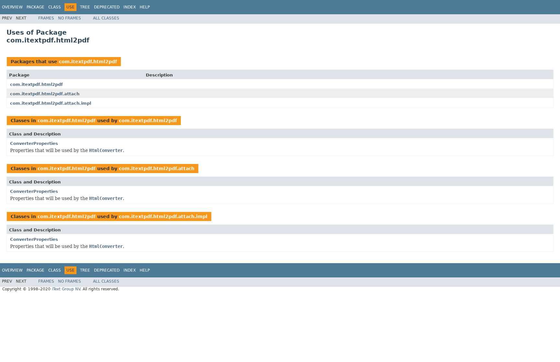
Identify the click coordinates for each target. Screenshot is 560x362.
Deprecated (107, 7)
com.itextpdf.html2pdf (88, 61)
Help (145, 7)
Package (35, 7)
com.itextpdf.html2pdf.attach (44, 93)
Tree (85, 7)
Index (129, 7)
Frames (46, 18)
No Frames (69, 18)
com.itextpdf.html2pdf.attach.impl (50, 103)
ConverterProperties (34, 143)
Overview (12, 7)
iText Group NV (66, 289)
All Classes (106, 18)
